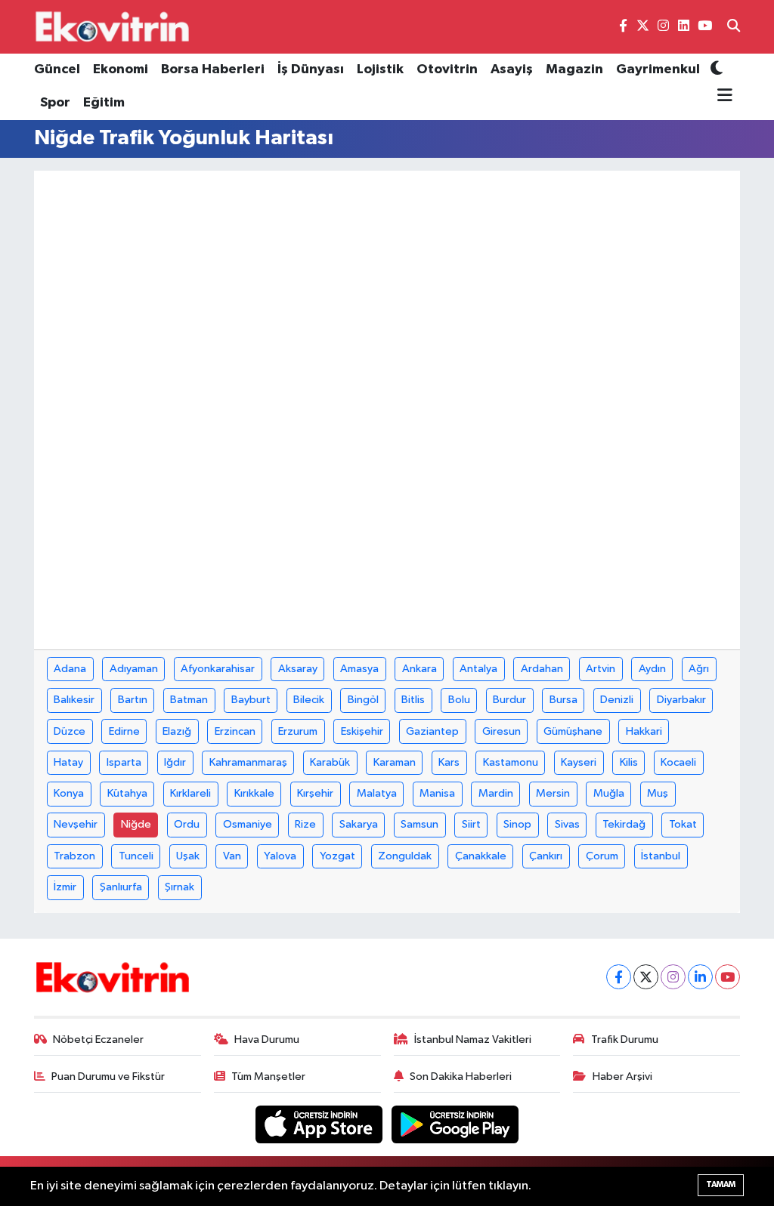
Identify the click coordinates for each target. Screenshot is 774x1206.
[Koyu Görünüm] (717, 69)
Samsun (419, 824)
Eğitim (104, 102)
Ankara (419, 668)
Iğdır (175, 762)
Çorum (602, 856)
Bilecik (308, 699)
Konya (69, 793)
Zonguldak (405, 856)
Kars (449, 762)
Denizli (616, 699)
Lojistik (380, 69)
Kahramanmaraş (248, 762)
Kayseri (578, 762)
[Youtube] (727, 976)
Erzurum (297, 731)
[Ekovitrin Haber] (113, 26)
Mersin (553, 793)
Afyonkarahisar (218, 668)
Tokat (683, 824)
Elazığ (177, 731)
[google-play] (455, 1124)
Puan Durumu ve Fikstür (108, 1076)
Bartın (132, 699)
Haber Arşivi (622, 1076)
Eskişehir (362, 731)
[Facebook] (618, 976)
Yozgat (337, 856)
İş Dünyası (310, 69)
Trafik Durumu (624, 1039)
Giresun (501, 731)
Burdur (509, 699)
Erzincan (235, 731)
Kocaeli (678, 762)
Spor (55, 102)
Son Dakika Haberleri (461, 1076)
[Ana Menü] (721, 96)
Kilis (629, 762)
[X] (645, 976)
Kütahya (127, 793)
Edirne (124, 731)
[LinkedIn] (700, 976)
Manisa (437, 793)
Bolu (459, 699)
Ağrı (699, 668)
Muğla (608, 793)
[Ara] (733, 27)
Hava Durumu (266, 1039)
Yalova (280, 856)
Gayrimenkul (658, 69)
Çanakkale (480, 856)
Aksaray (297, 668)
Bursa (563, 699)
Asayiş (512, 69)
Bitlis (413, 699)
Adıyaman (134, 668)
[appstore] (320, 1124)
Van (232, 856)
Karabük (330, 762)
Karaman (394, 762)
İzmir (65, 887)
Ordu (187, 824)
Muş (657, 793)
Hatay (68, 762)
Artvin (600, 668)
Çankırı (545, 856)
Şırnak (179, 887)
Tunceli (136, 856)
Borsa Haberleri (213, 69)
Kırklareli (190, 793)
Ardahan (542, 668)
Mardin (495, 793)
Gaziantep (432, 731)
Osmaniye (247, 824)
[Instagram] (673, 976)
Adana (70, 668)
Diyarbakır (681, 699)
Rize (305, 824)
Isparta (124, 762)
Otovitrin (447, 69)
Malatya (377, 793)
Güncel (57, 69)
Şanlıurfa (121, 887)
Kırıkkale (254, 793)
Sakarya (358, 824)
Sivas (567, 824)
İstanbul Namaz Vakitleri (472, 1039)
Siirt (471, 824)
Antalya (478, 668)
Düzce (69, 731)
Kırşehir (315, 793)
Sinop (517, 824)
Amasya (359, 668)
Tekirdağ (624, 824)
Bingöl (363, 699)
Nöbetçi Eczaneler (98, 1039)
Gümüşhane (572, 731)
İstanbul (660, 856)
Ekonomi (120, 69)
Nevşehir (76, 824)
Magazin (574, 69)
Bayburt (251, 699)
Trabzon (74, 856)
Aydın (652, 668)
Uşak (188, 856)
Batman (189, 699)
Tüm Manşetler (268, 1076)
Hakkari (644, 731)
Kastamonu (510, 762)
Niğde (136, 824)
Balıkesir (74, 699)
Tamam (720, 1184)
